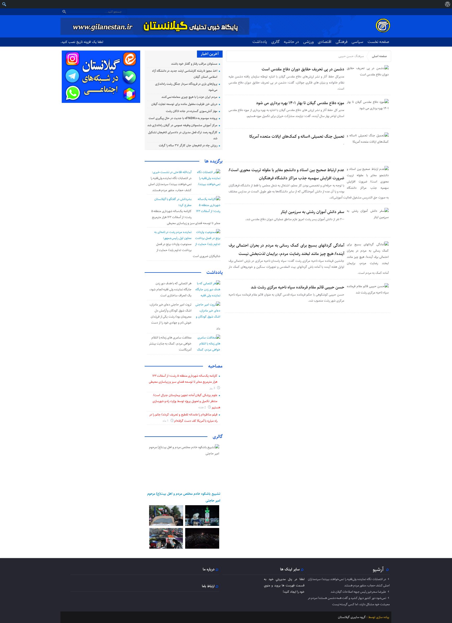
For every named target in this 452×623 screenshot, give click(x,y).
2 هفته (202, 407)
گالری (275, 41)
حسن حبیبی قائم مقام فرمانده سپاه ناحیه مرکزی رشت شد (297, 287)
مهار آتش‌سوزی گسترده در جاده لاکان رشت (191, 111)
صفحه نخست (378, 41)
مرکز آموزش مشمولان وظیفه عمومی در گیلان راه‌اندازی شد (182, 125)
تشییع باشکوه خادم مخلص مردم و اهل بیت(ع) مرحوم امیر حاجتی (183, 497)
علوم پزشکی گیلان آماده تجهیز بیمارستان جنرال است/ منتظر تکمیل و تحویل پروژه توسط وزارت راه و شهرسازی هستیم (186, 401)
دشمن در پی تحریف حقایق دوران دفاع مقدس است (303, 69)
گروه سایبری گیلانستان (352, 617)
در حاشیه (291, 41)
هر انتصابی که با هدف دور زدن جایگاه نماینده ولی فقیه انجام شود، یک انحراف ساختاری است (170, 289)
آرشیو (378, 569)
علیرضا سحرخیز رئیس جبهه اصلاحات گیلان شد (358, 591)
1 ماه (166, 421)
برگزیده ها (214, 161)
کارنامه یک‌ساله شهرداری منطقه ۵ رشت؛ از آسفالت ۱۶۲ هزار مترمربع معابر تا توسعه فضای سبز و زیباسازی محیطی (185, 217)
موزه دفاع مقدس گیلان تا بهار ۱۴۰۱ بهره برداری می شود (300, 103)
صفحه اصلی (379, 56)
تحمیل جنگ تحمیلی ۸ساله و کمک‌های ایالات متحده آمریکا (296, 136)
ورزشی (308, 41)
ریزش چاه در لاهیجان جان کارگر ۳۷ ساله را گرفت (188, 145)
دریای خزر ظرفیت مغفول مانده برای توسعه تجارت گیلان (184, 104)
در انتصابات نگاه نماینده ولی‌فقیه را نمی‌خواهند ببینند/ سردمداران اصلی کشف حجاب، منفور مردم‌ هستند (169, 184)
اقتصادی (324, 41)
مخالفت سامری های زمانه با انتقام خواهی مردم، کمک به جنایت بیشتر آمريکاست (170, 343)
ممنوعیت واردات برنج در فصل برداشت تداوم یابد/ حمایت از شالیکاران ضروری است (188, 250)
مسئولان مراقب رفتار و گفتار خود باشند (194, 63)
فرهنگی (341, 41)
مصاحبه (215, 366)
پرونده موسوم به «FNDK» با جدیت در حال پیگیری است (183, 118)
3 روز (213, 388)
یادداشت (259, 41)
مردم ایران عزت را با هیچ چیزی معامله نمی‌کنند (189, 96)
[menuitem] (447, 4)
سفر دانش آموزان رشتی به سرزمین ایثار (312, 212)
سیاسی (357, 41)
